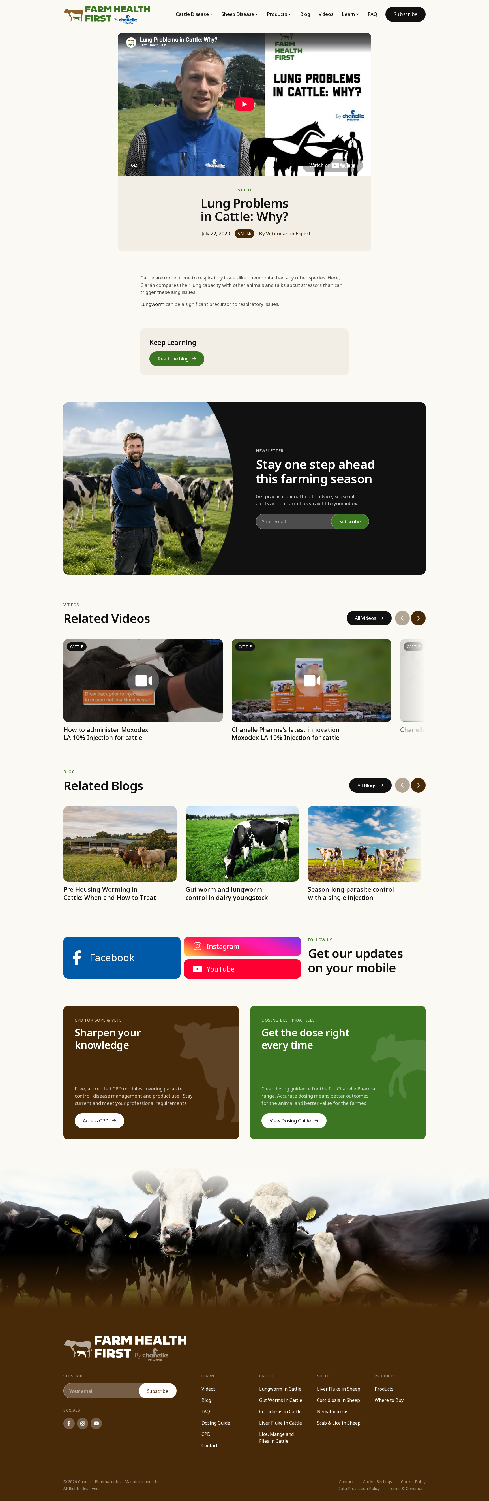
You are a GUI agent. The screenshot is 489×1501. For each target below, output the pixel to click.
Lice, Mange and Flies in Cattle (276, 1437)
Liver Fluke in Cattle (280, 1423)
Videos (326, 14)
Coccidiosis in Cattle (280, 1411)
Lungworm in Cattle (280, 1389)
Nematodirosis (332, 1411)
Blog (305, 14)
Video (244, 190)
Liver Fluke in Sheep (338, 1389)
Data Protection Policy (359, 1488)
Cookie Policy (413, 1481)
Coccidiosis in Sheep (338, 1400)
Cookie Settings (377, 1481)
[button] (194, 14)
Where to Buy (389, 1400)
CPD (206, 1434)
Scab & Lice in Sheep (339, 1423)
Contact (209, 1445)
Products (384, 1389)
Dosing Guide (215, 1423)
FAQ (372, 14)
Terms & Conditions (407, 1488)
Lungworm (153, 304)
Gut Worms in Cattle (280, 1400)
